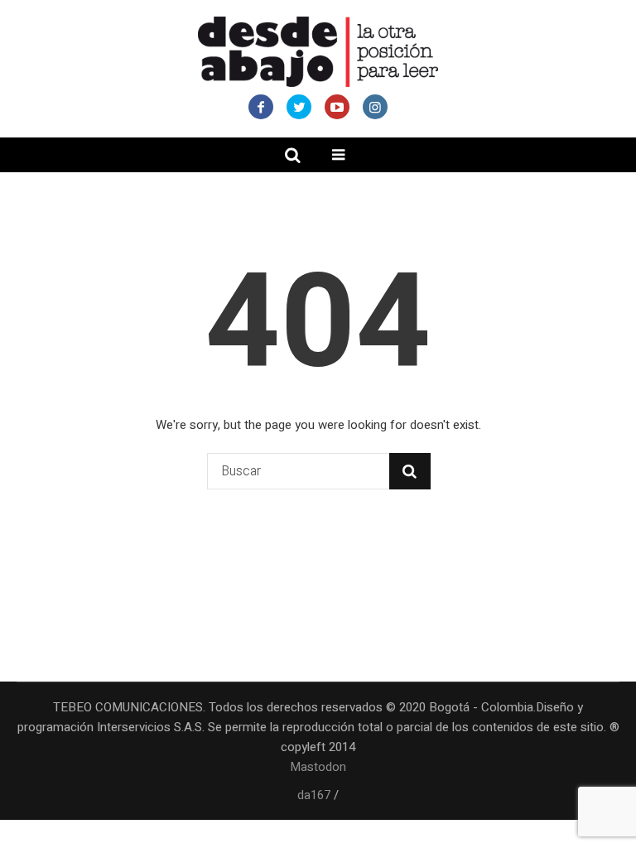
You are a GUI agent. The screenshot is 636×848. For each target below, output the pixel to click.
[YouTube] (337, 106)
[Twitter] (299, 106)
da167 (313, 795)
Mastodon (318, 767)
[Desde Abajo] (318, 52)
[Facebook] (260, 106)
